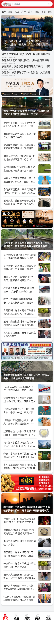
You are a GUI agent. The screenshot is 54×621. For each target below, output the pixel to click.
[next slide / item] (51, 33)
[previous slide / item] (3, 33)
